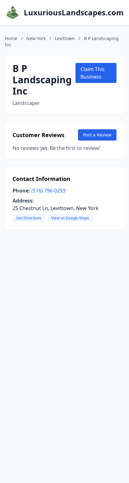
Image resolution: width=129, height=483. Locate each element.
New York (36, 38)
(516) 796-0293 (48, 190)
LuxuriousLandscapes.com (74, 13)
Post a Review (97, 135)
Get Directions (28, 218)
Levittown (65, 38)
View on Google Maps (70, 218)
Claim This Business (92, 73)
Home (11, 38)
